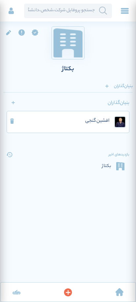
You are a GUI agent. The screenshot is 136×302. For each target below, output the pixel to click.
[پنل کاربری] (11, 11)
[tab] (123, 86)
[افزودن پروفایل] (68, 292)
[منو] (125, 11)
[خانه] (119, 292)
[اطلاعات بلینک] (16, 292)
